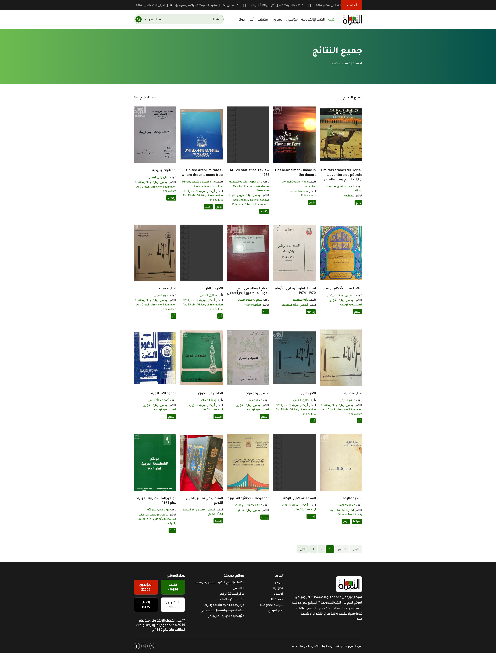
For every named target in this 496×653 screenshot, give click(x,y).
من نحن (278, 582)
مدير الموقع (275, 610)
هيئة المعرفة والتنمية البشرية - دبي (222, 610)
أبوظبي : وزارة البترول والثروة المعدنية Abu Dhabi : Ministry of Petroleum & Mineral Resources (248, 200)
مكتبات (263, 19)
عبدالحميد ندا (255, 399)
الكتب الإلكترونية (313, 19)
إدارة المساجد (208, 399)
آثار (220, 315)
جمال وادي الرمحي (159, 177)
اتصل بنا (278, 588)
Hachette (349, 195)
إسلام (357, 311)
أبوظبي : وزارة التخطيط (248, 510)
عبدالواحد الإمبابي (345, 504)
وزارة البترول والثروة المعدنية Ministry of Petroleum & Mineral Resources (249, 186)
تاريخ (358, 202)
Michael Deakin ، (292, 181)
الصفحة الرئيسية (352, 63)
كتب (331, 19)
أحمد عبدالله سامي (158, 399)
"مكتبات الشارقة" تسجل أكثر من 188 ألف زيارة (302, 5)
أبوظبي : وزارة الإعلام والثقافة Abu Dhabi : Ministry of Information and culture (202, 195)
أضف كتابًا (277, 599)
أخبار (251, 19)
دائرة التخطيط (301, 299)
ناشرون (276, 19)
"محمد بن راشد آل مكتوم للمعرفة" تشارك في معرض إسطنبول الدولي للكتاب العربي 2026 (212, 5)
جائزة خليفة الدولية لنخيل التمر (226, 616)
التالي (303, 549)
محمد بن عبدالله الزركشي (340, 295)
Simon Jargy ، (333, 186)
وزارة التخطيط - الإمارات (248, 504)
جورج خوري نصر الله (158, 509)
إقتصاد (264, 211)
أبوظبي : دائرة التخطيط (295, 304)
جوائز (241, 19)
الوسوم (278, 593)
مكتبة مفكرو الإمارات (231, 599)
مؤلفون (292, 19)
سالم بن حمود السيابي (249, 299)
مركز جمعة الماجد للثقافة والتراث (224, 604)
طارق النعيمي (208, 295)
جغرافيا (357, 521)
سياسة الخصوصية (271, 604)
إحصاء (264, 517)
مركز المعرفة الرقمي (231, 593)
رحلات (208, 206)
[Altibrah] (352, 19)
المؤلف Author (253, 304)
